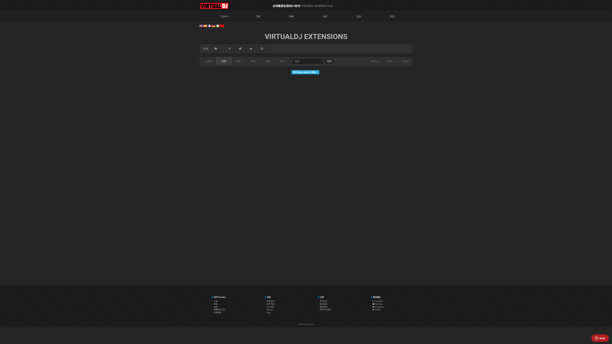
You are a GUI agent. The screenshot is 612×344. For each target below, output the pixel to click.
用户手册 (270, 304)
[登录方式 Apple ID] (251, 49)
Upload (405, 61)
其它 (282, 61)
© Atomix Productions (306, 324)
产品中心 (224, 16)
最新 (209, 61)
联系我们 (323, 304)
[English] (201, 25)
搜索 (329, 61)
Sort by (375, 61)
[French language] (209, 25)
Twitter (377, 309)
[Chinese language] (222, 25)
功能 (216, 307)
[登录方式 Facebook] (229, 49)
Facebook (378, 301)
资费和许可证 (219, 309)
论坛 (268, 312)
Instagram (379, 307)
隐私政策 (323, 307)
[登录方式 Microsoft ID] (240, 49)
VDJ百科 (270, 307)
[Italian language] (217, 25)
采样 (253, 61)
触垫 (268, 61)
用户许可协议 (325, 309)
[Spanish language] (205, 25)
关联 (392, 16)
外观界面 (217, 312)
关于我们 (323, 301)
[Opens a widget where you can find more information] (600, 338)
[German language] (213, 25)
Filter (390, 61)
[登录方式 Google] (262, 49)
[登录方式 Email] (216, 49)
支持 (359, 16)
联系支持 (270, 301)
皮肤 (224, 61)
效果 (238, 61)
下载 (258, 16)
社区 (325, 16)
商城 (291, 16)
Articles (270, 309)
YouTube (378, 304)
